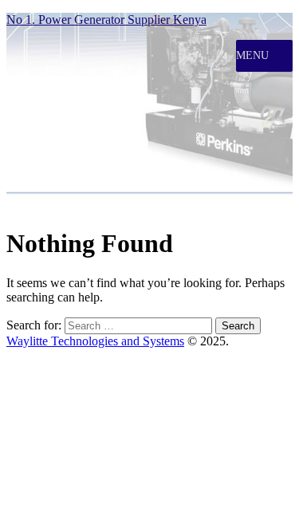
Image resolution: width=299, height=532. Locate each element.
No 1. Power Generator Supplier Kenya (106, 19)
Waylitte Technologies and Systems (95, 341)
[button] (252, 56)
